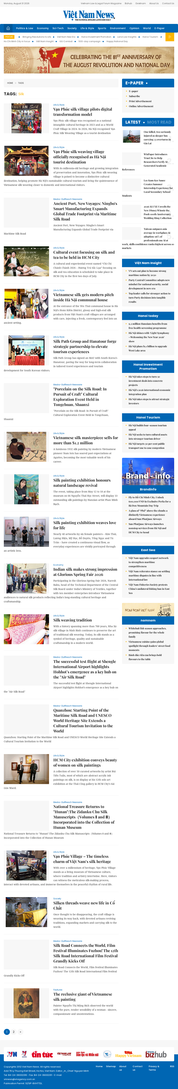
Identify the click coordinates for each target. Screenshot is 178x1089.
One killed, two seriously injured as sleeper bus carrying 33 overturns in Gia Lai (157, 137)
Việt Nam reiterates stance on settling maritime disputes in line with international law (149, 575)
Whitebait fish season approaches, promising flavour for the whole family (147, 632)
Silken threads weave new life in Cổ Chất (84, 905)
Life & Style (87, 28)
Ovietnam (140, 3)
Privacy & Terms (154, 1068)
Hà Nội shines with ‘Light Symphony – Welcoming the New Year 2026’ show (149, 337)
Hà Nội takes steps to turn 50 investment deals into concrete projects (146, 381)
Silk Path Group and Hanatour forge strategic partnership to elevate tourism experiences (84, 346)
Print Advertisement (140, 101)
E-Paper (160, 28)
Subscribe (134, 96)
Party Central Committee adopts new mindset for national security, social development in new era (149, 284)
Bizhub (128, 3)
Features (57, 989)
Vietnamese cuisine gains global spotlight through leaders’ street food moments (149, 646)
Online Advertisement (141, 106)
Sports (102, 28)
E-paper (134, 83)
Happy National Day (117, 41)
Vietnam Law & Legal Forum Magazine (101, 3)
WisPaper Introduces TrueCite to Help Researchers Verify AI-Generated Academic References (145, 162)
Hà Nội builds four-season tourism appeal (148, 427)
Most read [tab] (159, 122)
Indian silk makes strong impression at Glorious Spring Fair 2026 (85, 572)
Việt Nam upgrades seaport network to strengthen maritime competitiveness (148, 562)
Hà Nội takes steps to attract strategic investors (149, 401)
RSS (172, 1066)
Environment (118, 28)
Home (10, 82)
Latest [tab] (133, 122)
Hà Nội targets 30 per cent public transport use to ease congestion (147, 446)
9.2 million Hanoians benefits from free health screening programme (148, 326)
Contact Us (168, 3)
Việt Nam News (89, 15)
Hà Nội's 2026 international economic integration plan (149, 392)
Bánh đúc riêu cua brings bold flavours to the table (145, 657)
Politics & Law (24, 28)
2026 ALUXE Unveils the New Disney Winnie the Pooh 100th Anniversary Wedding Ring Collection (158, 212)
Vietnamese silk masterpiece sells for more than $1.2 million (85, 440)
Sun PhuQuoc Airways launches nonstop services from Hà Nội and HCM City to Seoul (147, 528)
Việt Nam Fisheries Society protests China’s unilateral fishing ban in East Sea (149, 589)
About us (122, 1068)
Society (72, 28)
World (147, 28)
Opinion (134, 28)
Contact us (138, 1068)
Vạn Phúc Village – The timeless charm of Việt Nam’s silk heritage (82, 859)
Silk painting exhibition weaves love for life (84, 525)
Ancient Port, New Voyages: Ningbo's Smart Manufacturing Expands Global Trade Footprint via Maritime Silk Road (85, 211)
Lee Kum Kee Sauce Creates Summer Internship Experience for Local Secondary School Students (147, 188)
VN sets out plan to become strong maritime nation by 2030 (147, 273)
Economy (43, 28)
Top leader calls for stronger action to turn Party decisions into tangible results (149, 297)
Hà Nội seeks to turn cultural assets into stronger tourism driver (148, 436)
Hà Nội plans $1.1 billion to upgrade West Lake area (148, 348)
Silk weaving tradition (72, 620)
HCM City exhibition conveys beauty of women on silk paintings (85, 762)
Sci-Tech (58, 28)
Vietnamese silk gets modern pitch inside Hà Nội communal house (83, 297)
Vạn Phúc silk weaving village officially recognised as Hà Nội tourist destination (79, 157)
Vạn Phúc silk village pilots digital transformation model (82, 111)
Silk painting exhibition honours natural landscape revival (82, 482)
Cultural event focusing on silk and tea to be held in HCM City (84, 254)
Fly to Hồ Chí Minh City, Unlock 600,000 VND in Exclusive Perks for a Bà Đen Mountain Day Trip (150, 501)
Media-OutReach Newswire (67, 199)
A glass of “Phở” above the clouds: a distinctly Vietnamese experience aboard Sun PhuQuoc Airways (148, 515)
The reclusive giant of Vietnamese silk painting (82, 996)
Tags (21, 82)
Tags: (10, 94)
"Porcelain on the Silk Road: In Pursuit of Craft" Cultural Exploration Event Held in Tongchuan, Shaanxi (80, 396)
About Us (154, 3)
